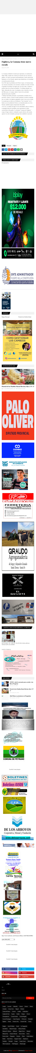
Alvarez (26, 1006)
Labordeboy (5, 1028)
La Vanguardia (24, 1026)
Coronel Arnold (14, 1016)
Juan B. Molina (11, 1026)
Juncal (17, 1026)
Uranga (15, 1041)
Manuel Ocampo (13, 1028)
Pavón (28, 1033)
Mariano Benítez (22, 1028)
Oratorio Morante (13, 1033)
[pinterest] (26, 972)
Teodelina (5, 1041)
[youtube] (10, 976)
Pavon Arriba (22, 1033)
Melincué (15, 1031)
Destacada (9, 145)
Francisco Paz (16, 1021)
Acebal (4, 1006)
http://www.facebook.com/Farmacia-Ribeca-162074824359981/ (17, 935)
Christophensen (6, 1016)
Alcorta (21, 1006)
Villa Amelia (30, 1041)
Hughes (4, 1026)
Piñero (23, 1036)
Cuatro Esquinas (16, 1019)
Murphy (28, 1031)
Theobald (10, 1041)
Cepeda (12, 1014)
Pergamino (12, 1036)
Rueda (4, 1038)
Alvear (31, 1006)
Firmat (9, 1021)
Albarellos (15, 1006)
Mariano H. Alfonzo (7, 1031)
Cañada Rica (25, 1011)
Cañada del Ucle (6, 1014)
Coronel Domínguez (7, 1019)
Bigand (17, 1009)
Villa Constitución (6, 1043)
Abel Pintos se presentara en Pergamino (20, 696)
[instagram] (10, 972)
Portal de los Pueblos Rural (24, 317)
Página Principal (5, 58)
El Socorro (24, 1019)
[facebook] (10, 969)
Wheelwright (22, 1043)
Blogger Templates (29, 1050)
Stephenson (25, 1038)
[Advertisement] (18, 33)
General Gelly (23, 1021)
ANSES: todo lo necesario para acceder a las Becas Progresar (21, 683)
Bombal (22, 1009)
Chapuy (23, 1014)
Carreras (14, 1011)
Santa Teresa (9, 1038)
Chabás (17, 1014)
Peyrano (18, 1036)
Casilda (19, 1011)
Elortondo (30, 1019)
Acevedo (9, 1006)
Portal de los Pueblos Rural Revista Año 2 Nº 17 (18, 386)
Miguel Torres (22, 1031)
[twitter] (26, 969)
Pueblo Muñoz (30, 1036)
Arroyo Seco (11, 1009)
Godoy (29, 1021)
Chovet (28, 1014)
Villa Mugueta (15, 1043)
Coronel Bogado (23, 1016)
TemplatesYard (15, 1050)
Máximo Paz (5, 1033)
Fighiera (11, 58)
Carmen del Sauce (6, 1011)
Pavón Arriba (5, 1036)
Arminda (4, 1009)
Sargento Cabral (17, 1038)
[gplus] (26, 976)
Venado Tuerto (22, 1041)
